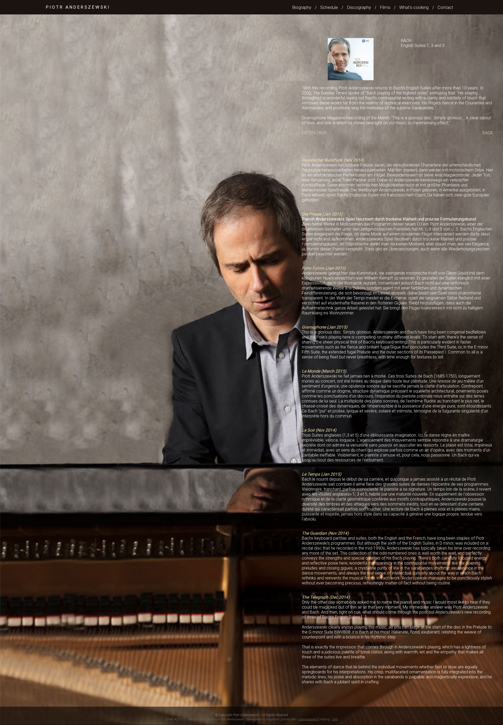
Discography (359, 7)
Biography (301, 7)
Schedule (329, 7)
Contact (445, 7)
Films (385, 7)
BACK (488, 132)
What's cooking (414, 7)
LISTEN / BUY (314, 132)
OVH (335, 719)
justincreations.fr (309, 719)
